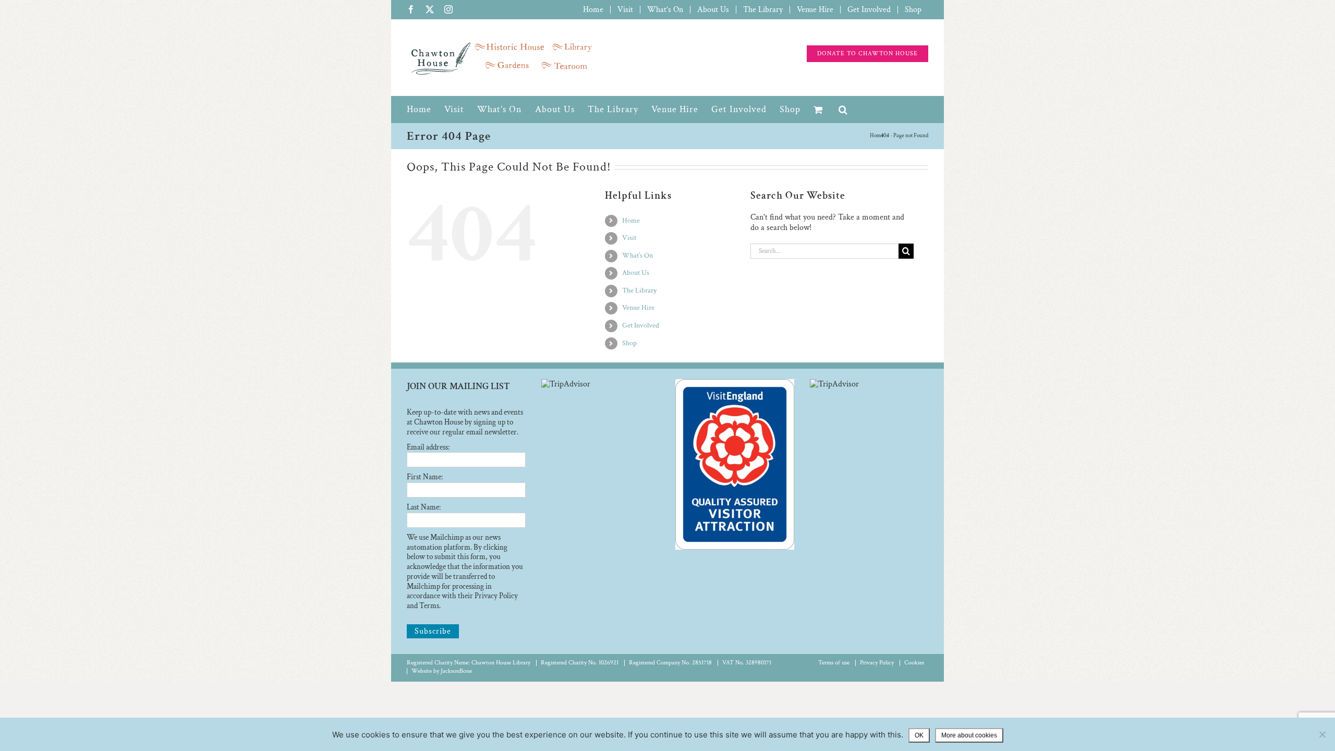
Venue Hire (638, 307)
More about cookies (969, 735)
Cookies (914, 663)
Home (631, 220)
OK (919, 735)
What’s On (637, 255)
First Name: (425, 477)
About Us (635, 272)
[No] (1322, 734)
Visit (629, 238)
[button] (843, 109)
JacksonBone (456, 671)
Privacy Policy (877, 663)
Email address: (428, 447)
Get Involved (640, 325)
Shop (629, 343)
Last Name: (424, 507)
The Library (639, 290)
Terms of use (833, 663)
